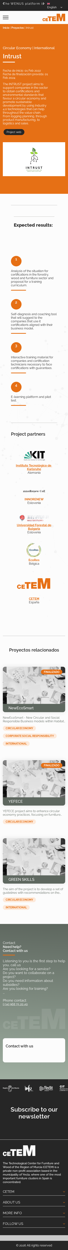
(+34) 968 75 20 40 (15, 1004)
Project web (14, 132)
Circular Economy (19, 728)
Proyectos (17, 27)
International (16, 743)
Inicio (6, 27)
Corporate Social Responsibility (30, 735)
